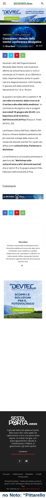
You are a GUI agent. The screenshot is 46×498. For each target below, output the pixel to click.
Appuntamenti (7, 34)
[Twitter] (11, 55)
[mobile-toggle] (4, 3)
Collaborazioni (17, 474)
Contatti (38, 474)
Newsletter (29, 474)
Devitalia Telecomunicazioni (29, 489)
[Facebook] (5, 55)
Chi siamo (6, 474)
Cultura (16, 34)
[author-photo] (23, 238)
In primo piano (25, 34)
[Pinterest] (16, 55)
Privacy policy (23, 477)
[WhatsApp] (22, 55)
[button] (42, 3)
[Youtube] (26, 461)
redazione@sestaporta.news (23, 454)
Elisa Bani (10, 46)
